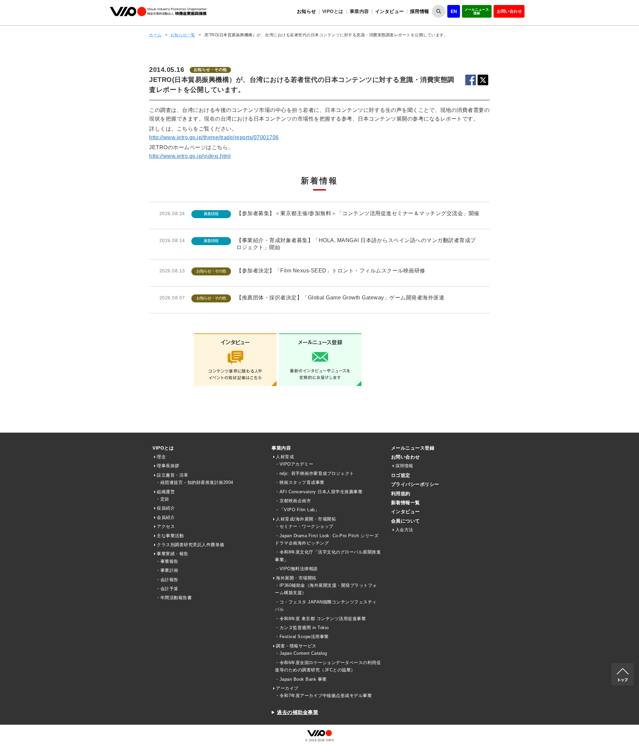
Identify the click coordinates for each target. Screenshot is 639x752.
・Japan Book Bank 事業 (301, 679)
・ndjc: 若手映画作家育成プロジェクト (314, 473)
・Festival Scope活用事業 (302, 636)
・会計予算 (167, 588)
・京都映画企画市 (293, 500)
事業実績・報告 (172, 553)
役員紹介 (166, 508)
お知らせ (306, 11)
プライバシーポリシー (415, 484)
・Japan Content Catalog (301, 653)
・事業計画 (167, 570)
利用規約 (400, 493)
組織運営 (166, 491)
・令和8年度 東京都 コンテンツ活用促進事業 (320, 618)
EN (454, 11)
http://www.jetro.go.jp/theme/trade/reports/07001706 (214, 137)
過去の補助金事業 (297, 712)
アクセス (166, 526)
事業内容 (281, 448)
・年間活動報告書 (174, 597)
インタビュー (389, 11)
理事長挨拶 (168, 465)
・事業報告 (167, 561)
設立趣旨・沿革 (172, 475)
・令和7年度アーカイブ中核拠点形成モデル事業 (323, 695)
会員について (405, 521)
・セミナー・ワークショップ (304, 526)
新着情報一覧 (405, 502)
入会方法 (404, 529)
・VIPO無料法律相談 (296, 568)
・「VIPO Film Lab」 (297, 509)
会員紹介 (166, 517)
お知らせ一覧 (182, 35)
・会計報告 (167, 579)
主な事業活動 (170, 535)
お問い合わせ (509, 11)
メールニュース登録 (477, 11)
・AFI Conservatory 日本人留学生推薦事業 (318, 491)
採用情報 (419, 11)
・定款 (162, 499)
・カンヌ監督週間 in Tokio (302, 627)
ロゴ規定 (400, 475)
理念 (161, 456)
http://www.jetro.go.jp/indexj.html (190, 156)
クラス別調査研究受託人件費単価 (190, 544)
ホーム (155, 35)
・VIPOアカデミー (294, 464)
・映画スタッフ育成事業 (299, 482)
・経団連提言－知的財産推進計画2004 (194, 482)
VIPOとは (163, 448)
